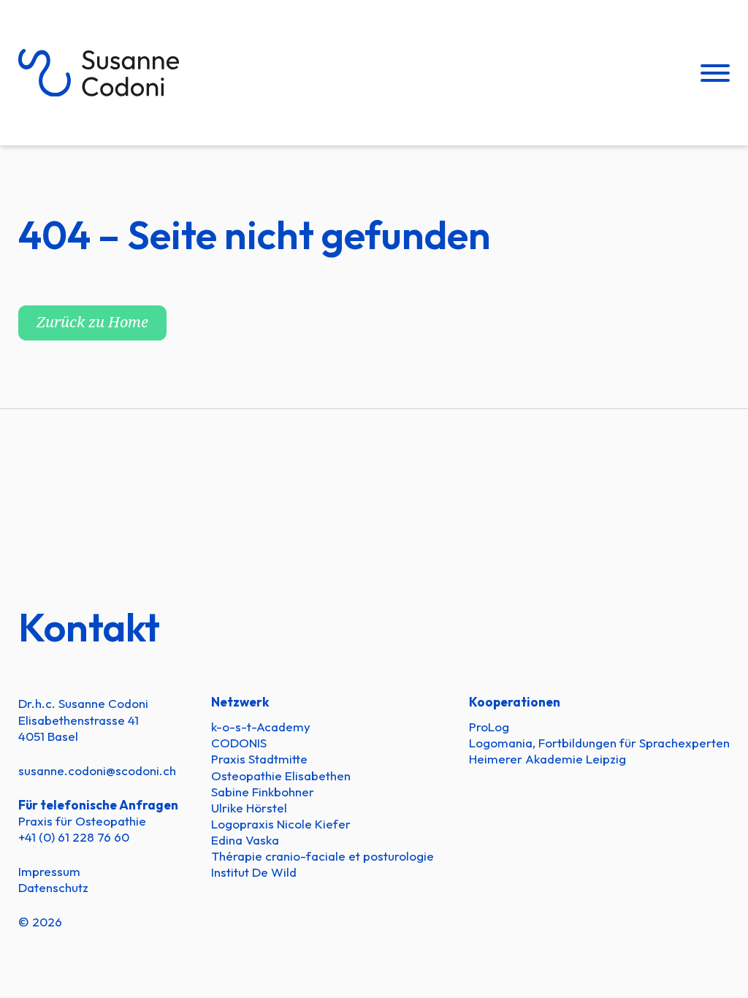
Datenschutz (53, 887)
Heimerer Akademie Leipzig (547, 758)
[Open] (715, 73)
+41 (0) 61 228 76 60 (73, 837)
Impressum (49, 871)
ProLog (489, 726)
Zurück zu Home (92, 322)
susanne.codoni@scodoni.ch (97, 770)
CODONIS (239, 742)
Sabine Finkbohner (262, 791)
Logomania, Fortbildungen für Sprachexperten (599, 742)
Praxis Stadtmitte (259, 758)
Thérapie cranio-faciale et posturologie (322, 856)
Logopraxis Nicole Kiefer (281, 823)
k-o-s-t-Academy (260, 726)
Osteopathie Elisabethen (281, 775)
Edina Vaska (245, 839)
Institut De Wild (254, 872)
